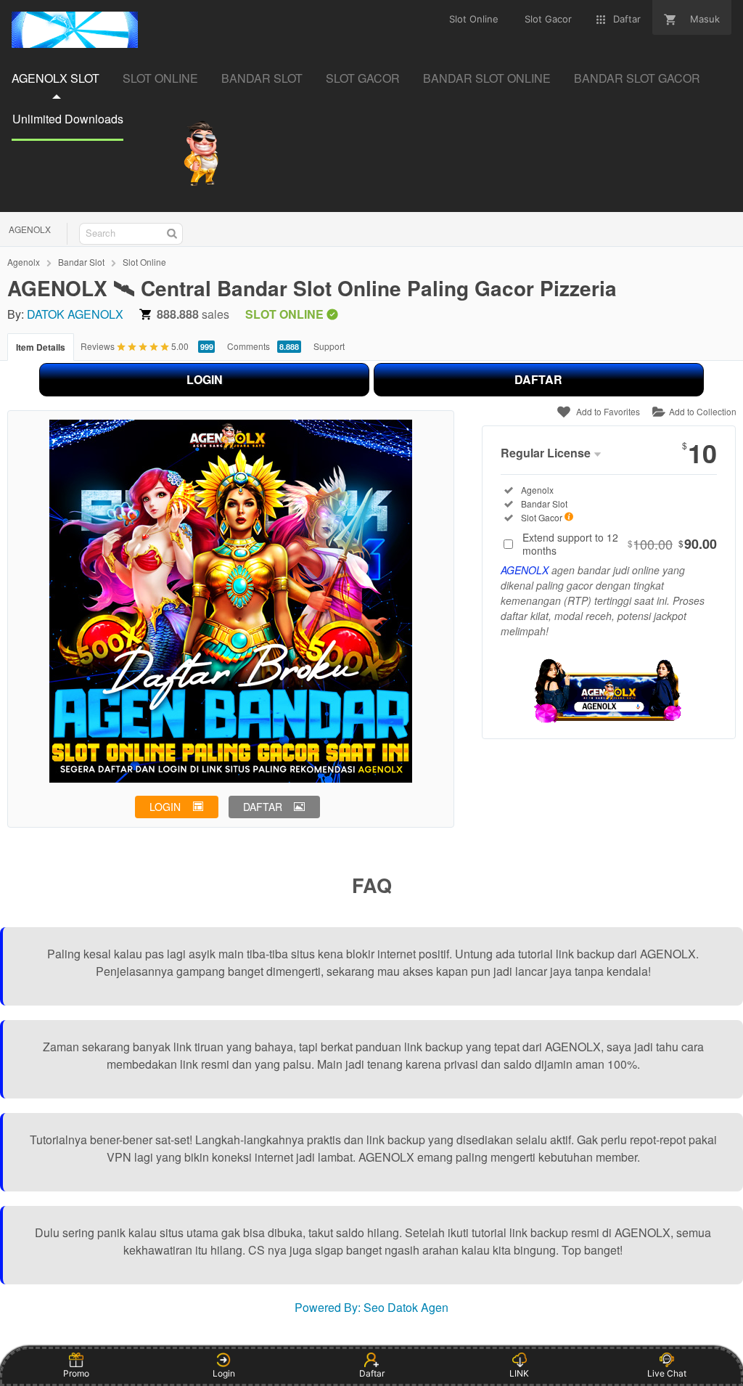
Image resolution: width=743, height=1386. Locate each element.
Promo (76, 1373)
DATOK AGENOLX (75, 314)
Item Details (40, 347)
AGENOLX (30, 229)
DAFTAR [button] (262, 806)
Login (224, 1373)
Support (329, 346)
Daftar (372, 1373)
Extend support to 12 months (619, 544)
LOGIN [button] (165, 806)
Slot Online (144, 262)
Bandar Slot (81, 262)
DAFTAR (538, 379)
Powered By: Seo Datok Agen (371, 1307)
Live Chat (666, 1373)
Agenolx (23, 262)
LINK (519, 1373)
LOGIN (204, 379)
